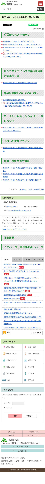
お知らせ (23, 189)
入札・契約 (27, 259)
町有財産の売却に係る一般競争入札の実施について (22, 328)
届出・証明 (10, 373)
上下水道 (31, 380)
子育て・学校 (11, 354)
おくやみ (31, 367)
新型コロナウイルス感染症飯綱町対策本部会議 (20, 83)
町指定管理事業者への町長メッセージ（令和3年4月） (22, 44)
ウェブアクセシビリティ (34, 435)
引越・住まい (11, 360)
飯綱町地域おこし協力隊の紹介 (15, 295)
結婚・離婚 (10, 347)
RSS (8, 333)
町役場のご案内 (22, 446)
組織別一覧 (22, 451)
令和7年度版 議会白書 (12, 309)
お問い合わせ (11, 432)
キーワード (8, 408)
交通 (8, 380)
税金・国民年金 (33, 354)
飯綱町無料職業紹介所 (12, 298)
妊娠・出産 (32, 347)
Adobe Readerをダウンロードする (14, 229)
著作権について (33, 432)
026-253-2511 (12, 206)
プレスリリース (38, 259)
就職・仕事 (32, 360)
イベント (17, 259)
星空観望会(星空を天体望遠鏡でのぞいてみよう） (22, 271)
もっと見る (37, 333)
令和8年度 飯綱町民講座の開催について (18, 313)
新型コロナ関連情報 (36, 189)
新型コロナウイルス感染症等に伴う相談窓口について (22, 180)
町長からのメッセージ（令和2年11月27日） (19, 41)
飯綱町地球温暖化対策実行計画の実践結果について (22, 317)
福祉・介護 (10, 367)
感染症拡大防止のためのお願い (14, 100)
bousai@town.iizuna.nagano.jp (20, 211)
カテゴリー (8, 403)
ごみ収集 (31, 373)
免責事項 (11, 435)
